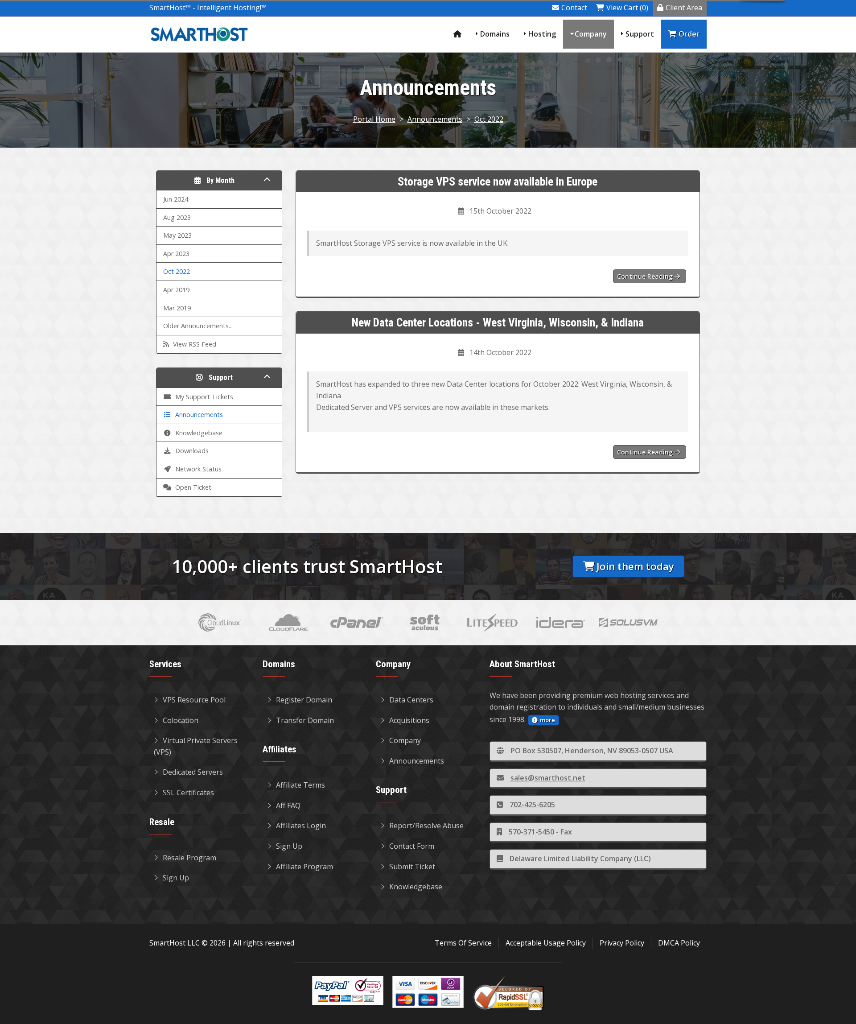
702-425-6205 (532, 804)
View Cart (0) (627, 7)
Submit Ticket (412, 866)
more (547, 720)
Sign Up (176, 878)
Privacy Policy (622, 943)
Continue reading (646, 276)
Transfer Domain (305, 720)
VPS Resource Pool (194, 700)
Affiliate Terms (300, 785)
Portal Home (374, 119)
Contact (574, 7)
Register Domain (304, 700)
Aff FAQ (288, 805)
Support (640, 34)
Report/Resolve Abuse (426, 825)
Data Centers (411, 700)
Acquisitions (409, 720)
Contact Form (411, 846)
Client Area (684, 7)
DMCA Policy (679, 943)
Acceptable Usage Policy (546, 943)
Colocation (180, 720)
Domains (495, 34)
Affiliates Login (301, 825)
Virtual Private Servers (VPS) (196, 746)
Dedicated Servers (193, 772)
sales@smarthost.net (547, 778)
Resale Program (189, 858)
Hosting (542, 34)
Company (591, 34)
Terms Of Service (463, 943)
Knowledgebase (415, 887)
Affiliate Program (304, 866)
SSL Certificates (188, 792)
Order (689, 34)
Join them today (635, 566)
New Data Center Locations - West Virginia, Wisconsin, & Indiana (498, 322)
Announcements (434, 119)
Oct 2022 (488, 119)
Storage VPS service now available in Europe (497, 181)
